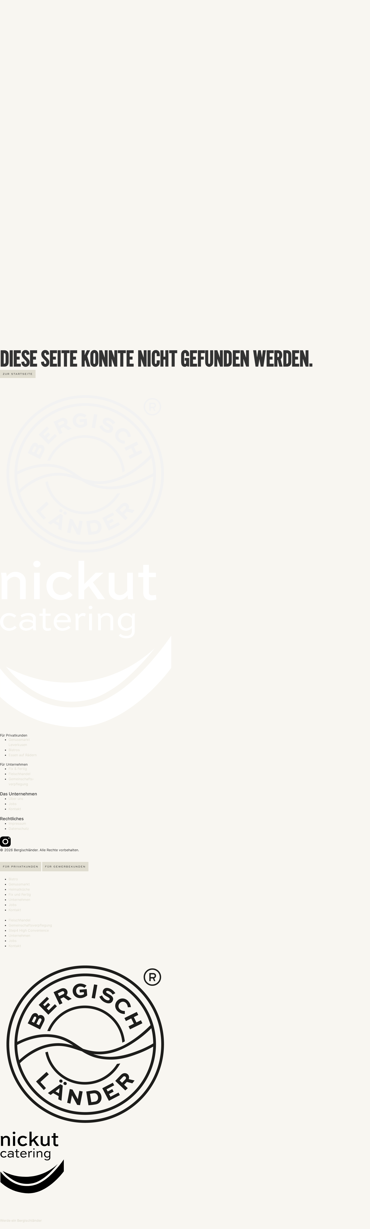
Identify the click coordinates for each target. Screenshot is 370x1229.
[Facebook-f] (17, 841)
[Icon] (5, 841)
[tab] (20, 866)
